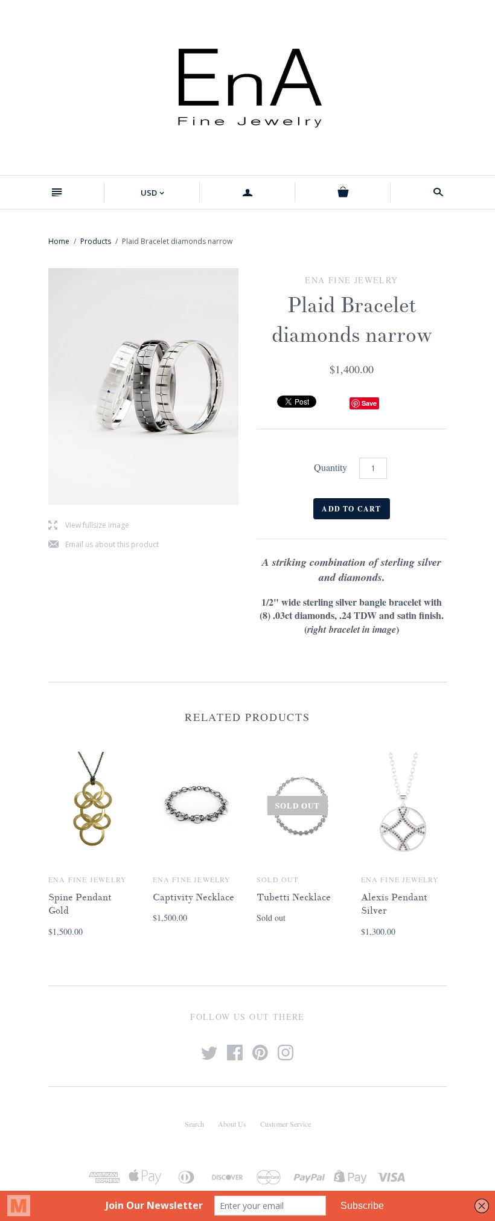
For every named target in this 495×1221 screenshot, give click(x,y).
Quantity (330, 467)
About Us (232, 1124)
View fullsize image (88, 526)
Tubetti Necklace (294, 897)
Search (194, 1124)
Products (95, 241)
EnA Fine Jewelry (87, 879)
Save (369, 403)
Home (58, 241)
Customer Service (285, 1124)
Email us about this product (103, 545)
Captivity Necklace (193, 897)
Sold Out (278, 879)
